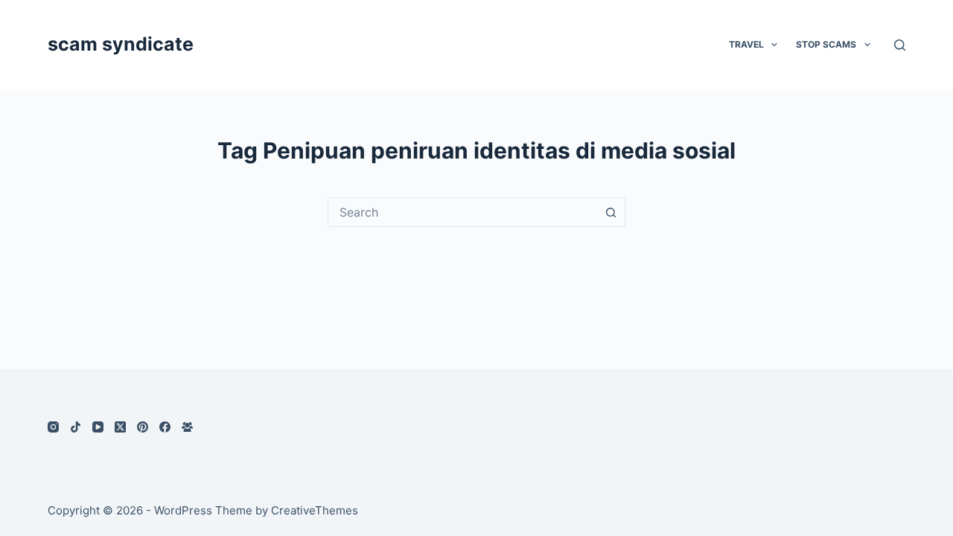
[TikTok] (75, 427)
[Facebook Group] (187, 427)
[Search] (899, 45)
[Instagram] (53, 427)
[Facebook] (164, 427)
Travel (746, 44)
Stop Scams (826, 44)
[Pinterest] (142, 427)
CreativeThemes (314, 510)
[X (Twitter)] (120, 427)
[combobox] (462, 212)
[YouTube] (97, 427)
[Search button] (610, 212)
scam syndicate (121, 44)
